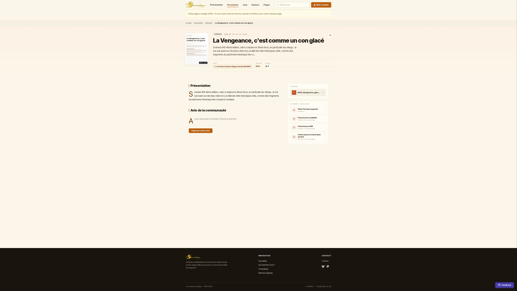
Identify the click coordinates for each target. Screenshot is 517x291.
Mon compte (323, 5)
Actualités (262, 261)
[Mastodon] (328, 266)
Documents (232, 5)
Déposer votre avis (200, 130)
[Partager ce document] (330, 35)
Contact (325, 261)
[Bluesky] (323, 266)
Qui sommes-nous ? (266, 265)
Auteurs (255, 5)
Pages (267, 5)
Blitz (258, 66)
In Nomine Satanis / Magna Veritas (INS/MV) (233, 66)
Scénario (208, 23)
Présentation (216, 5)
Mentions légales (265, 273)
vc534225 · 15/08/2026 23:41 (318, 286)
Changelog (263, 269)
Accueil (188, 23)
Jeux (245, 5)
